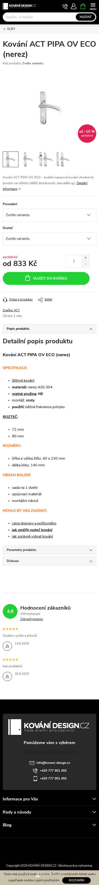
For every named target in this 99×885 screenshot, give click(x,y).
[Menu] (93, 6)
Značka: (11, 310)
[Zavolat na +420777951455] (65, 6)
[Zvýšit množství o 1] (85, 258)
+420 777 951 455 (53, 770)
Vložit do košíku (50, 278)
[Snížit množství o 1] (85, 264)
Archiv (8, 834)
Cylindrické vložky (62, 848)
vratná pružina (24, 393)
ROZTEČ (10, 416)
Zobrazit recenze (31, 619)
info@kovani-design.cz (53, 763)
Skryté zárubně (34, 848)
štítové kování (23, 380)
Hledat (86, 17)
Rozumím (76, 880)
